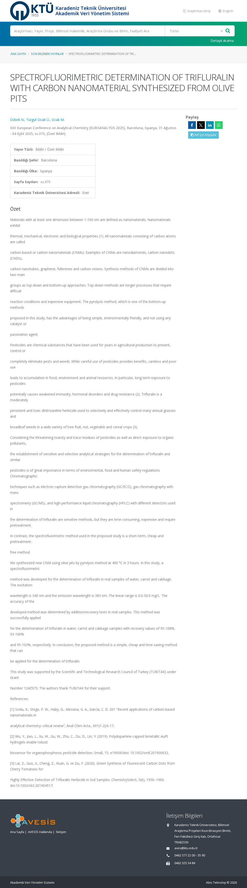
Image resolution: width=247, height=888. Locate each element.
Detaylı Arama (222, 40)
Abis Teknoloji (216, 883)
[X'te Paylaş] (201, 125)
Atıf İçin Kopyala (205, 135)
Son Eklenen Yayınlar (47, 54)
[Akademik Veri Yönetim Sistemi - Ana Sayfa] (32, 11)
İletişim (61, 832)
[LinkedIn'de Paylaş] (210, 125)
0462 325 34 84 (184, 863)
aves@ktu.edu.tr (186, 848)
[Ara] (227, 31)
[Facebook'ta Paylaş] (192, 125)
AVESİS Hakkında (40, 832)
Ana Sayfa (18, 54)
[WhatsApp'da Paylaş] (219, 125)
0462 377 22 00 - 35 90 (189, 855)
